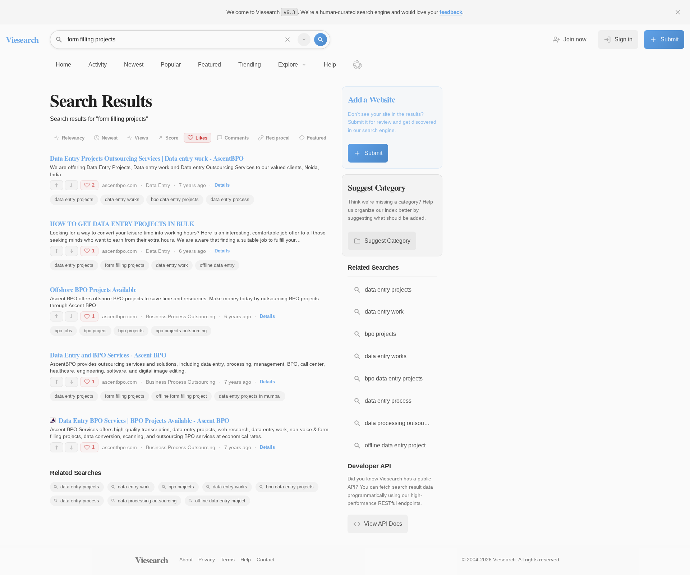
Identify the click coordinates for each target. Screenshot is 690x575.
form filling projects (124, 265)
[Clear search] (287, 39)
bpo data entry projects (175, 199)
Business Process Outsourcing (180, 316)
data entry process (230, 199)
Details (222, 185)
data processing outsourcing (147, 500)
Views (141, 138)
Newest (110, 138)
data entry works (122, 199)
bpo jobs (63, 330)
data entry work (172, 265)
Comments (237, 138)
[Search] (320, 39)
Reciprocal (278, 138)
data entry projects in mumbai (250, 396)
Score (171, 138)
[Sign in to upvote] (56, 185)
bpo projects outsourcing (181, 330)
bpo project (95, 330)
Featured (316, 138)
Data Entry (158, 185)
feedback (451, 12)
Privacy (206, 559)
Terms (228, 559)
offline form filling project (181, 396)
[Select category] (304, 39)
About (186, 559)
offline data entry (217, 265)
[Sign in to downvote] (71, 185)
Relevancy (73, 138)
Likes (201, 138)
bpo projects (131, 330)
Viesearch (22, 39)
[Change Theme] (358, 64)
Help (245, 559)
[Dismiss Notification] (677, 12)
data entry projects (74, 199)
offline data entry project (220, 500)
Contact (265, 559)
